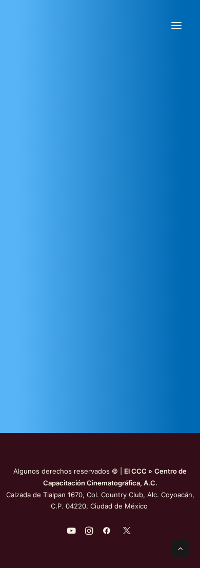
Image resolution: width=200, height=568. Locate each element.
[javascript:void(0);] (89, 532)
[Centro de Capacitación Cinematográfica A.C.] (96, 25)
